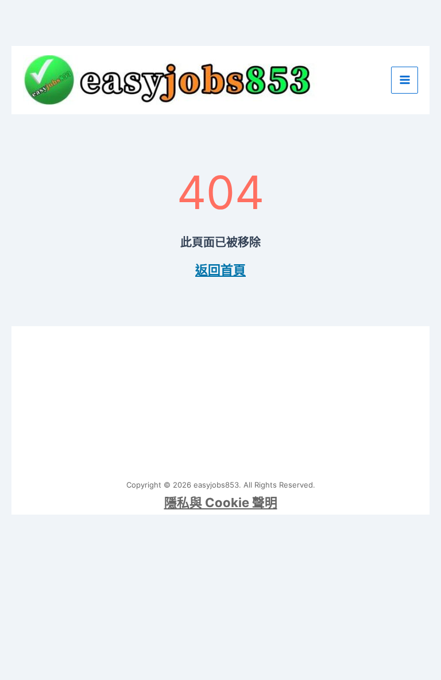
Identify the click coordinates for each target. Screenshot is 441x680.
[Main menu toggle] (404, 80)
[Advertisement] (220, 398)
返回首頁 (220, 269)
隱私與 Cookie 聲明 (220, 502)
